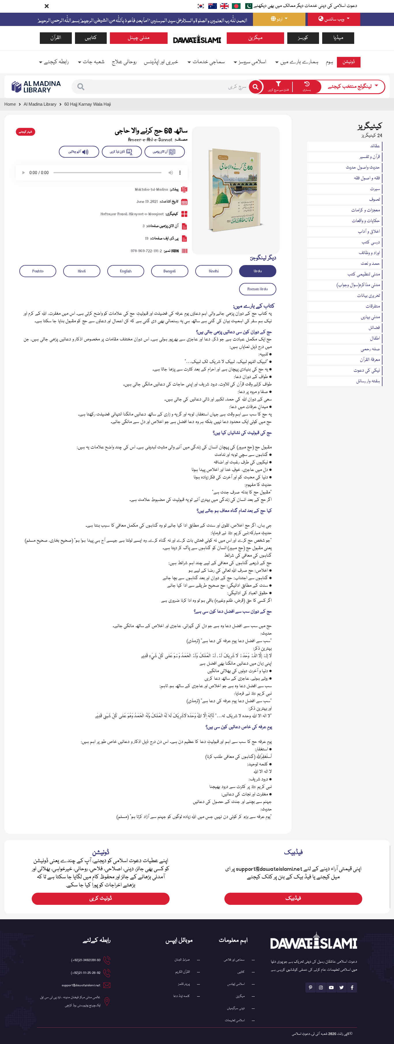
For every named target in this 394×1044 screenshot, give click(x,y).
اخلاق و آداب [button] (369, 231)
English (126, 271)
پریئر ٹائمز (184, 984)
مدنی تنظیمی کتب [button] (364, 274)
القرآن (55, 38)
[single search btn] (255, 87)
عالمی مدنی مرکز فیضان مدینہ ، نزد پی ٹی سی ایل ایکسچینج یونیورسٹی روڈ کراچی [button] (70, 1001)
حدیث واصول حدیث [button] (363, 167)
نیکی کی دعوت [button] (367, 370)
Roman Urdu (257, 289)
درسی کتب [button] (371, 242)
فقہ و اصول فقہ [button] (367, 178)
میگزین (255, 38)
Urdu (258, 271)
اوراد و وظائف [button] (369, 253)
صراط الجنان (182, 959)
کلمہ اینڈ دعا (181, 996)
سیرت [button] (375, 189)
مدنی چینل (138, 38)
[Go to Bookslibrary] (36, 87)
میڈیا (338, 38)
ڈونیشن (349, 62)
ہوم (329, 62)
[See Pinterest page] (310, 988)
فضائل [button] (374, 328)
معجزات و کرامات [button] (365, 210)
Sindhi (214, 271)
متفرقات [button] (373, 306)
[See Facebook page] (352, 988)
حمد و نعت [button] (370, 263)
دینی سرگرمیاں (236, 1008)
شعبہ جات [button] (93, 62)
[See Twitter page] (342, 988)
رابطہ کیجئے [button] (56, 62)
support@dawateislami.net (81, 985)
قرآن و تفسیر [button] (370, 157)
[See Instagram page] (321, 988)
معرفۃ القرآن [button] (370, 360)
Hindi (82, 271)
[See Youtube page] (331, 988)
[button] (81, 86)
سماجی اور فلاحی (234, 959)
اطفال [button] (375, 338)
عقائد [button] (375, 146)
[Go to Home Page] (197, 38)
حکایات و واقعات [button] (366, 221)
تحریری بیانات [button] (368, 295)
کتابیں (91, 38)
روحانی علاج (124, 62)
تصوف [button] (374, 199)
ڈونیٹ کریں (100, 899)
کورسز (303, 38)
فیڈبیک (293, 899)
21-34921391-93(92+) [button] (85, 960)
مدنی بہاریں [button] (370, 317)
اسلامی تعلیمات (235, 1020)
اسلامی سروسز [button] (252, 62)
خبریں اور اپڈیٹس (161, 62)
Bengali (170, 271)
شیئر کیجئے (25, 132)
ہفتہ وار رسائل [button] (368, 381)
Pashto (38, 271)
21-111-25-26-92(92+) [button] (85, 972)
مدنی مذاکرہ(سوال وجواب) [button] (358, 285)
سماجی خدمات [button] (209, 62)
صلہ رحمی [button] (370, 349)
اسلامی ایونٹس (236, 984)
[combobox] (169, 87)
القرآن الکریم (182, 972)
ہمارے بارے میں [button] (299, 62)
